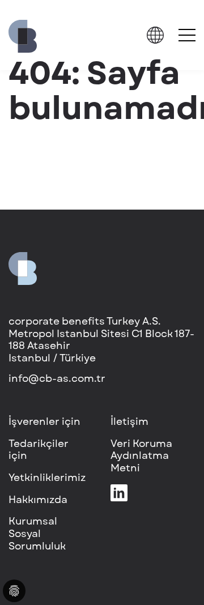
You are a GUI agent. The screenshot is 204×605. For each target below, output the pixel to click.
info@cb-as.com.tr (56, 378)
